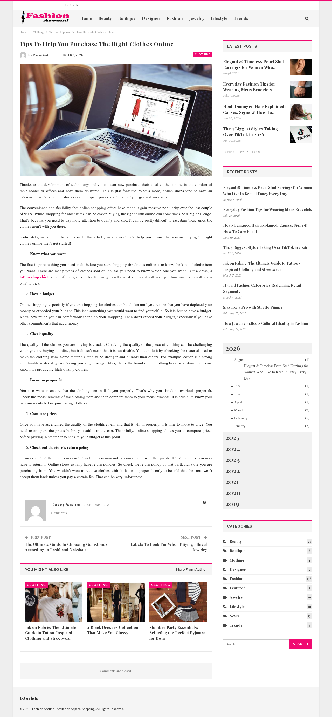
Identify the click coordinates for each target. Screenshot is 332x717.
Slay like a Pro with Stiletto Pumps (252, 307)
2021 (232, 481)
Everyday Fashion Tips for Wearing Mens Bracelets (267, 209)
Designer (151, 18)
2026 (233, 348)
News (234, 615)
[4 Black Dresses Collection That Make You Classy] (115, 602)
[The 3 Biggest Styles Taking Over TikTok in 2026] (301, 134)
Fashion (175, 18)
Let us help (73, 5)
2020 (233, 492)
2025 (233, 437)
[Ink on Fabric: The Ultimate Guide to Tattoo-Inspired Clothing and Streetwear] (53, 602)
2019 (232, 503)
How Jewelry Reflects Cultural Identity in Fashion (265, 323)
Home (86, 18)
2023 (233, 459)
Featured (238, 587)
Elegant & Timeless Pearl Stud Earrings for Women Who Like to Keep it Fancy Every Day (276, 372)
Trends (241, 18)
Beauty (105, 18)
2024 (233, 448)
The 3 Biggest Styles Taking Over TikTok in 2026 (265, 247)
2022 (233, 470)
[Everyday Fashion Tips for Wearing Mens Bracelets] (301, 89)
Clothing (203, 54)
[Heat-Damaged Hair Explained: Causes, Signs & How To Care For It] (301, 112)
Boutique (127, 18)
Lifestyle (219, 18)
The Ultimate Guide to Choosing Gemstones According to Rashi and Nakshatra (66, 547)
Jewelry (196, 18)
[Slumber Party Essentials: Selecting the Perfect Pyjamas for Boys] (178, 602)
